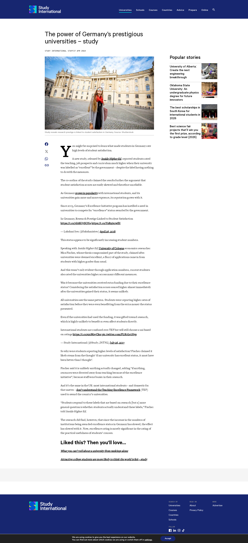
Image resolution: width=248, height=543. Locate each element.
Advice (180, 10)
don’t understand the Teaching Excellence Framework (108, 390)
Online (204, 10)
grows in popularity (86, 193)
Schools (140, 10)
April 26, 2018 (108, 231)
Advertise (217, 505)
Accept (168, 538)
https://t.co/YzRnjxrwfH (106, 223)
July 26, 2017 (117, 342)
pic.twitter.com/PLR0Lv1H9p (119, 334)
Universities (125, 10)
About (193, 505)
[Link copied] (47, 165)
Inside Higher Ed (111, 158)
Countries (167, 10)
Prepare (193, 10)
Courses (153, 10)
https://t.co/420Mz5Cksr (87, 334)
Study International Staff (59, 51)
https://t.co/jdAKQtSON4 (76, 223)
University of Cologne (111, 248)
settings (148, 540)
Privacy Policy (196, 510)
